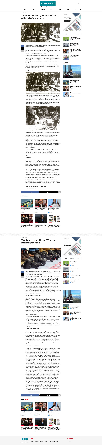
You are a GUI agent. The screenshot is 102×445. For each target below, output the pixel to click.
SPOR (60, 9)
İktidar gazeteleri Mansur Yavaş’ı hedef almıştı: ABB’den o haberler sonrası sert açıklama (54, 225)
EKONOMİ (43, 9)
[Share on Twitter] (22, 48)
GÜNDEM (33, 9)
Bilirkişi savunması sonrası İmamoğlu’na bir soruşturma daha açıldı (53, 209)
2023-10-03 (22, 245)
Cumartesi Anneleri (32, 188)
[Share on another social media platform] (22, 51)
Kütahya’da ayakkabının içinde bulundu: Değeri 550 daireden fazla (75, 44)
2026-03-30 (22, 212)
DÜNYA (51, 9)
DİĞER (76, 9)
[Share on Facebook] (22, 46)
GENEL (26, 12)
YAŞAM (68, 9)
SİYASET (24, 9)
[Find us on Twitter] (78, 4)
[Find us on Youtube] (80, 4)
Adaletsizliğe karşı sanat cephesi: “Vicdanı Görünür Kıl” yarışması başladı (26, 209)
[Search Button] (80, 9)
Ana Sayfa (22, 12)
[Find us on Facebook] (76, 4)
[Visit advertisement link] (72, 22)
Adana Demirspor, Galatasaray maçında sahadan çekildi (75, 38)
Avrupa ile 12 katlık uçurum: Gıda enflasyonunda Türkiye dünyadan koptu (40, 209)
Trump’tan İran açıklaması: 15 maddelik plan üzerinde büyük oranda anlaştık (40, 225)
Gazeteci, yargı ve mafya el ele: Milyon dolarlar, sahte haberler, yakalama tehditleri (27, 225)
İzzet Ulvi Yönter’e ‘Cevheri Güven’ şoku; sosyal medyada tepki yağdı (75, 50)
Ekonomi (36, 206)
